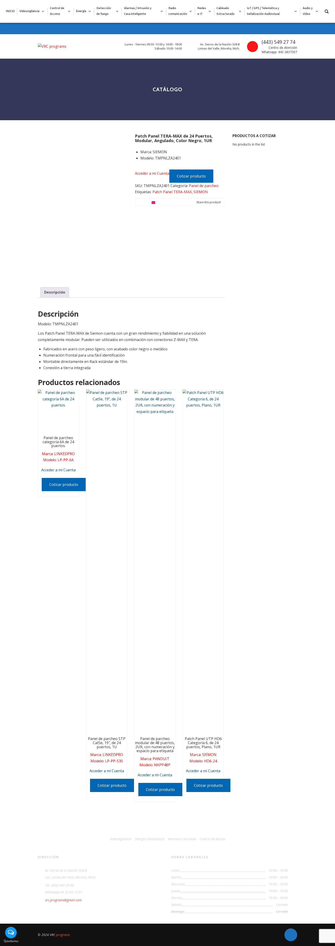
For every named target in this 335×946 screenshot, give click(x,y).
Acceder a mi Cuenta (152, 173)
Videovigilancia (120, 839)
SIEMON (200, 191)
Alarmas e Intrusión (182, 839)
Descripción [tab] (54, 292)
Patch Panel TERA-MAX (172, 191)
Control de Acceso (212, 839)
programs (63, 935)
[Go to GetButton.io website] (11, 941)
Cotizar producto (191, 176)
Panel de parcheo (204, 185)
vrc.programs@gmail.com (63, 900)
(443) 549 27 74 (278, 42)
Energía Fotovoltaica (149, 839)
